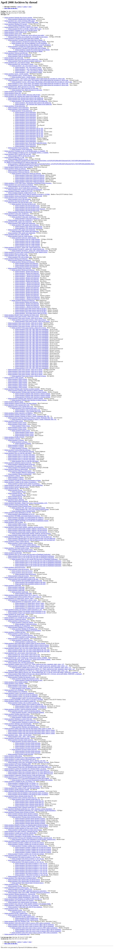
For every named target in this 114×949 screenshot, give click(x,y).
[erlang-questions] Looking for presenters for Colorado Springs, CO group (25, 768)
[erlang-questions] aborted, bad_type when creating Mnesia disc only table (25, 648)
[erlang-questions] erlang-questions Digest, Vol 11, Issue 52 (21, 595)
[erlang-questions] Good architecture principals (17, 450)
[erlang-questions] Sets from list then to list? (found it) (30, 209)
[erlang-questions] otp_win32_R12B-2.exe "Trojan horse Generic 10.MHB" (26, 658)
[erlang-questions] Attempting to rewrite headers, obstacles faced (22, 836)
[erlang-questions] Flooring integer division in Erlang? (19, 812)
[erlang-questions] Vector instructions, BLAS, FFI (29, 128)
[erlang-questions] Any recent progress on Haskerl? (18, 184)
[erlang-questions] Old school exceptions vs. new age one (20, 855)
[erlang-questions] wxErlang (12, 438)
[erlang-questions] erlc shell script (13, 57)
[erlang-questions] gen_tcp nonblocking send (17, 934)
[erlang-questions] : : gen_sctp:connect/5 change (28, 69)
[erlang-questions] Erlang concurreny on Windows (18, 413)
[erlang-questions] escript (11, 908)
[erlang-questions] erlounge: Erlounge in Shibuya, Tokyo (20, 414)
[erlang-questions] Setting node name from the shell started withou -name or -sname (27, 728)
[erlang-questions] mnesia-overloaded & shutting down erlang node (23, 196)
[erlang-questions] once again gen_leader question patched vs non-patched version (27, 903)
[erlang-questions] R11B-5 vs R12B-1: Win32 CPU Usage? (21, 27)
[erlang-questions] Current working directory (17, 541)
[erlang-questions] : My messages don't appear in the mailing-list (29, 101)
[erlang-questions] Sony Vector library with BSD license (31, 143)
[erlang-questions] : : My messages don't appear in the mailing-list (33, 104)
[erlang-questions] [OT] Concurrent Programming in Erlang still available (25, 776)
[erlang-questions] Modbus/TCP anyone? (16, 24)
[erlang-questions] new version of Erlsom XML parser (19, 21)
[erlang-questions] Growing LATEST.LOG (16, 887)
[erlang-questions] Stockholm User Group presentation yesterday (22, 757)
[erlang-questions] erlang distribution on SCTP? (17, 512)
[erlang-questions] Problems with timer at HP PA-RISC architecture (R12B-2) (26, 826)
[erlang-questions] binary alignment (14, 499)
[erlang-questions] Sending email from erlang (17, 714)
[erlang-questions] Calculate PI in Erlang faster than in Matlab (21, 38)
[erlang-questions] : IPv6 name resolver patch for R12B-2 (31, 313)
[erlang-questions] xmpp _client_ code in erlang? (18, 735)
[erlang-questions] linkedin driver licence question (18, 17)
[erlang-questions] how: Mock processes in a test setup (19, 86)
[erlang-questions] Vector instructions (14, 106)
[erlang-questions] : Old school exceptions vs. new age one (31, 875)
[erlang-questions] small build (12, 585)
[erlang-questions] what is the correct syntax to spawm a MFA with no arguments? (27, 923)
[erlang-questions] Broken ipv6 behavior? (16, 258)
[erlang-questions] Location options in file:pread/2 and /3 (20, 759)
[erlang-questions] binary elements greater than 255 (18, 796)
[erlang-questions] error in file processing (16, 197)
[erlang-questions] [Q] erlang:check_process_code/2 (19, 598)
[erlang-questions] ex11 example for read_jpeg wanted (19, 617)
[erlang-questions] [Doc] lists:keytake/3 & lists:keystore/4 (20, 878)
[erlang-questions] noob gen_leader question (16, 234)
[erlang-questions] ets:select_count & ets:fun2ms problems (20, 709)
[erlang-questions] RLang (11, 488)
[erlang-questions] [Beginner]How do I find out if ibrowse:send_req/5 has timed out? (28, 536)
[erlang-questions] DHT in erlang (13, 522)
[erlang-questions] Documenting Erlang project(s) (18, 466)
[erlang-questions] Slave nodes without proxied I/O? (19, 834)
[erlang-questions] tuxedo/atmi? (13, 553)
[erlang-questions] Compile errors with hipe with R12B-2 (20, 833)
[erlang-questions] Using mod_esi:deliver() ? (17, 213)
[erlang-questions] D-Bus (11, 884)
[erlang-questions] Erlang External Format (16, 504)
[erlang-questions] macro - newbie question (16, 74)
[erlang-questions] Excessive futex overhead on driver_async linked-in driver (26, 252)
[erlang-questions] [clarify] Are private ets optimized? (19, 693)
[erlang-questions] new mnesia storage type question (19, 900)
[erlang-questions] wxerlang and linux (15, 632)
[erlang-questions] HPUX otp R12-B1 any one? (18, 154)
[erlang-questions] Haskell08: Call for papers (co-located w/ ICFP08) (23, 699)
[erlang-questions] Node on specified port (16, 53)
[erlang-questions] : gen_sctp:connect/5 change (24, 66)
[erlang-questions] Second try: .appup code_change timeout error (22, 247)
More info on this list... (11, 8)
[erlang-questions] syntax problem (14, 683)
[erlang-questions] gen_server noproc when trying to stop (20, 653)
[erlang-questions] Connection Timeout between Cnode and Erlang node (24, 775)
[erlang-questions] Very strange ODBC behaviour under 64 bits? (22, 94)
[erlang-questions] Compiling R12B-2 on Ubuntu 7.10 (19, 781)
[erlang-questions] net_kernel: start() (14, 614)
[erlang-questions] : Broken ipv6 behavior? (27, 271)
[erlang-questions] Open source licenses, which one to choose (21, 316)
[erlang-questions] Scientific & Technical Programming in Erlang (22, 480)
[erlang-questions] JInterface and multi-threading (18, 723)
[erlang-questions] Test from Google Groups (16, 548)
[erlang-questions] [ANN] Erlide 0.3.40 (15, 32)
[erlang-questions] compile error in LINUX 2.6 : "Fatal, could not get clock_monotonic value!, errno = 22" (34, 664)
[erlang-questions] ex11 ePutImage (14, 690)
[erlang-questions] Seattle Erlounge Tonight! (16, 789)
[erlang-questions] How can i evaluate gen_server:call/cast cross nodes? (24, 35)
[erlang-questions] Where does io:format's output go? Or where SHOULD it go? (27, 770)
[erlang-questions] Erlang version (13, 421)
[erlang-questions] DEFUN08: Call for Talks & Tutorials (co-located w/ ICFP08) (27, 194)
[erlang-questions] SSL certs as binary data (16, 255)
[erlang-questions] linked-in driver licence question (18, 167)
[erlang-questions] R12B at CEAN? (14, 437)
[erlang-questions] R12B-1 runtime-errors (16, 913)
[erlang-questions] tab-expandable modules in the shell (19, 577)
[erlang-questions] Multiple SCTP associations (17, 625)
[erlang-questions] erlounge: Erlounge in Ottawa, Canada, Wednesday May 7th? (27, 416)
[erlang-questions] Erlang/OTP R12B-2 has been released (20, 403)
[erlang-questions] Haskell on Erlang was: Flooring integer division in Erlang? (26, 825)
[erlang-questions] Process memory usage (16, 254)
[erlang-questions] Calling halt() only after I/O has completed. (21, 905)
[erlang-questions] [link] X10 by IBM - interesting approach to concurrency (25, 891)
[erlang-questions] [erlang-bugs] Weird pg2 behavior (26, 173)
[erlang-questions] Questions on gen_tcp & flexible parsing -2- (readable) (25, 151)
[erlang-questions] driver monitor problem (16, 682)
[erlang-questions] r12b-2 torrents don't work (17, 405)
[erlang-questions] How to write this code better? (18, 453)
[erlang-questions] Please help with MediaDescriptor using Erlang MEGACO (26, 765)
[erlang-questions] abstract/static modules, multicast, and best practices (24, 527)
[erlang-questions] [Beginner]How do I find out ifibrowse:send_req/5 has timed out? (31, 540)
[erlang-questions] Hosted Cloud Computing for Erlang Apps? (22, 315)
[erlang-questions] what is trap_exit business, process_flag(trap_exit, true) (25, 760)
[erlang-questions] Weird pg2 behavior (15, 168)
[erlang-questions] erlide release (13, 756)
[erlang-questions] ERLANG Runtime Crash (17, 921)
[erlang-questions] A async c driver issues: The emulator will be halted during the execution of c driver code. (34, 78)
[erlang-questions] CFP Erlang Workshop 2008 (17, 764)
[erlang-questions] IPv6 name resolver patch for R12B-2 (31, 308)
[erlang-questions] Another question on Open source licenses (21, 828)
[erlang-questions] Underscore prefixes (15, 619)
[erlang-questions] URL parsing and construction (18, 221)
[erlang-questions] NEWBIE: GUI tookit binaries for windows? (22, 516)
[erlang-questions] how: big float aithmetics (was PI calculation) (29, 43)
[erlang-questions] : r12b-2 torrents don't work (28, 411)
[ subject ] (19, 6)
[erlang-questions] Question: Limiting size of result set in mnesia (22, 841)
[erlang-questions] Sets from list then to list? (16, 201)
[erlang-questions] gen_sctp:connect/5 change (17, 62)
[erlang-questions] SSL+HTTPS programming (17, 661)
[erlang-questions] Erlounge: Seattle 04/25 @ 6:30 (18, 191)
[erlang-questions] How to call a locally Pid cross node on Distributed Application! (27, 554)
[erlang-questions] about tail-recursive (15, 567)
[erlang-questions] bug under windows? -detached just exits (21, 831)
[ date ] (30, 6)
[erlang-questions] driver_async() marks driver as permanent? (21, 188)
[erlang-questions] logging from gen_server (16, 487)
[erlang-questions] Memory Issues (14, 401)
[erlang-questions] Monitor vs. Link (14, 157)
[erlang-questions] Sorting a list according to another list (20, 701)
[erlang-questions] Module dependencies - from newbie (20, 894)
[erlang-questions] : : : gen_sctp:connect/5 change (29, 70)
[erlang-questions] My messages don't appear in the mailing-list (22, 96)
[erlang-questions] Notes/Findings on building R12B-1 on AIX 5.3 (23, 899)
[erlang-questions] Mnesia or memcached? (16, 469)
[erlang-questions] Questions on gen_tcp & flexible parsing (21, 30)
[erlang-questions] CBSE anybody (14, 377)
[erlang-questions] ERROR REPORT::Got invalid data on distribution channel (26, 520)
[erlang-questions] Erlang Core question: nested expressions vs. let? (23, 609)
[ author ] (25, 6)
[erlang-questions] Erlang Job (12, 93)
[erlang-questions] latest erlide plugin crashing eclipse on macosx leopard (25, 643)
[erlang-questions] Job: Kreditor (13, 91)
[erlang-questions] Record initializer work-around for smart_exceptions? (24, 791)
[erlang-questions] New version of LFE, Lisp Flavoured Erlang (22, 788)
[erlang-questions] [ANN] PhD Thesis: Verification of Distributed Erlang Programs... (28, 183)
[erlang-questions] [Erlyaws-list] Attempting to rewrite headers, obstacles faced (30, 838)
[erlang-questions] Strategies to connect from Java (18, 719)
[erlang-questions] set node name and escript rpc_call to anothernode (23, 485)
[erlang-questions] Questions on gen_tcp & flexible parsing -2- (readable (28, 152)
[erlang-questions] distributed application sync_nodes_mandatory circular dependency (28, 809)
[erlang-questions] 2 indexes (12, 475)
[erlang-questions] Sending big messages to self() (18, 675)
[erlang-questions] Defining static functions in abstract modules (22, 389)
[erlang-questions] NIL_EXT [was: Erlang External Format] (28, 508)
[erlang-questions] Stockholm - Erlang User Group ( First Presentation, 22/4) (26, 503)
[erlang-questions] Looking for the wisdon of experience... (20, 482)
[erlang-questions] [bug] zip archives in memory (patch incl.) (21, 59)
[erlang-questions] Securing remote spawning (17, 738)
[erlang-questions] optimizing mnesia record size (18, 463)
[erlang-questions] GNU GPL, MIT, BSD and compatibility (32, 329)
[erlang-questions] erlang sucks (13, 33)
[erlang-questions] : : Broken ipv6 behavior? (27, 274)
